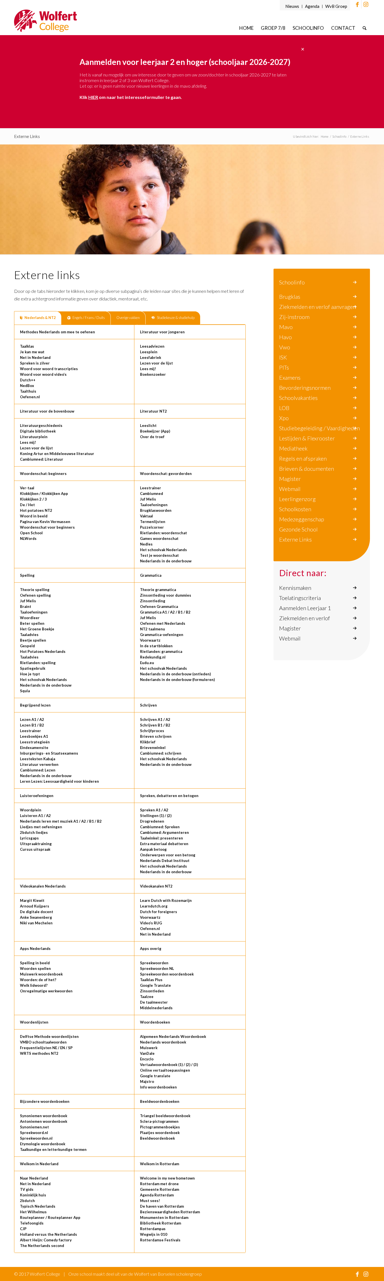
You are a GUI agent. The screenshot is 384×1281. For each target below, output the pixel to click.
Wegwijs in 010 (153, 1234)
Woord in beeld (34, 516)
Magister (290, 478)
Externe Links (27, 136)
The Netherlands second (42, 1245)
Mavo (286, 326)
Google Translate (155, 985)
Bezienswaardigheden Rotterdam (170, 1212)
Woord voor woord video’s (43, 374)
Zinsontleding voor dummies (165, 595)
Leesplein (148, 352)
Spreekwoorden (154, 963)
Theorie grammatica (158, 589)
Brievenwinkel (153, 747)
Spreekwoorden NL (157, 968)
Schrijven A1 (151, 719)
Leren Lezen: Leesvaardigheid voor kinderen (59, 781)
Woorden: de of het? (38, 979)
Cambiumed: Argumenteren (164, 832)
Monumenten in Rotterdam (164, 1217)
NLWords (28, 538)
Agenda (312, 6)
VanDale (147, 1053)
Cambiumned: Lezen (37, 770)
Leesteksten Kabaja (37, 759)
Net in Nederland (35, 357)
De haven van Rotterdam (162, 1206)
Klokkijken (29, 493)
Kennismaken (295, 587)
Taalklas (27, 346)
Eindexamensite (34, 747)
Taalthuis (28, 391)
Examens (290, 377)
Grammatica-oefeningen (161, 634)
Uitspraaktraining (36, 843)
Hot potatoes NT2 (36, 510)
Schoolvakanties (298, 397)
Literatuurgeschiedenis (41, 425)
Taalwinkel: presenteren (161, 838)
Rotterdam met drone (159, 1184)
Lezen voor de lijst (156, 363)
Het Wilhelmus (33, 1212)
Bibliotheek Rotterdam (160, 1223)
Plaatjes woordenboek (160, 1132)
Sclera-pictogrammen (159, 1121)
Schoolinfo (292, 282)
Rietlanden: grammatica (161, 651)
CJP (23, 1228)
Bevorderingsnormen (305, 387)
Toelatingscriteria (300, 597)
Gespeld (27, 646)
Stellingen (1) (152, 815)
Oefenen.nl (30, 397)
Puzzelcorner (152, 527)
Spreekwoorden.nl (36, 1138)
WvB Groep (336, 6)
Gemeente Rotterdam (159, 1189)
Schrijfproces (152, 730)
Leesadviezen (152, 346)
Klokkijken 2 (31, 499)
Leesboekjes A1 (34, 736)
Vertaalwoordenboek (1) (161, 1064)
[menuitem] (292, 6)
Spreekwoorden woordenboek (167, 974)
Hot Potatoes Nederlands (42, 651)
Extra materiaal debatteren (164, 843)
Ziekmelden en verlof (304, 618)
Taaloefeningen (154, 505)
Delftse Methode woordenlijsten (49, 1036)
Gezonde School (298, 529)
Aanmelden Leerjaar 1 (305, 608)
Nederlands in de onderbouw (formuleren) (177, 679)
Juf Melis (148, 499)
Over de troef (152, 436)
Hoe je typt (30, 674)
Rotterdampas (153, 1228)
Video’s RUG (151, 923)
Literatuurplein (34, 436)
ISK (283, 357)
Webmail (290, 488)
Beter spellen (32, 623)
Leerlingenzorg (297, 498)
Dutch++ (27, 380)
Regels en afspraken (303, 458)
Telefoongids (32, 1223)
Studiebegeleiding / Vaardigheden (319, 428)
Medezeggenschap (301, 519)
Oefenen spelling (35, 595)
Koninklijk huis (33, 1195)
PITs (284, 367)
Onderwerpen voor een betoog (167, 855)
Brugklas (289, 296)
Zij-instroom (294, 316)
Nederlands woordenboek (163, 1042)
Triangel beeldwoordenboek (165, 1115)
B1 (180, 612)
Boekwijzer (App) (155, 431)
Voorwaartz (150, 640)
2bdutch (27, 1200)
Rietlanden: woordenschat (163, 533)
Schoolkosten (295, 509)
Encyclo (146, 1059)
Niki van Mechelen (36, 923)
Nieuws (292, 6)
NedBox (27, 385)
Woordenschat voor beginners (47, 527)
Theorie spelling (34, 589)
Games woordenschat (159, 538)
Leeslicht (148, 425)
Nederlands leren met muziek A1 (49, 821)
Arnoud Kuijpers (34, 906)
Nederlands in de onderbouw (165, 561)
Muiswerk (148, 1047)
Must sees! (150, 1200)
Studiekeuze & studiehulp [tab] (176, 317)
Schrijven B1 (151, 725)
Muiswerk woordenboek (41, 974)
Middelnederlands (156, 1008)
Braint (25, 606)
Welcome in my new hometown (167, 1178)
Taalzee (146, 996)
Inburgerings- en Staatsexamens (49, 753)
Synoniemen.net (34, 1127)
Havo (285, 337)
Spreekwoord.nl (34, 1132)
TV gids (26, 1189)
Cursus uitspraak (35, 849)
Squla (25, 691)
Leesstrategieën (35, 742)
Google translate (155, 1076)
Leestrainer (150, 488)
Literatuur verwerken (39, 764)
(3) (195, 1064)
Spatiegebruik (32, 668)
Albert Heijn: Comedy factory (46, 1240)
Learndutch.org (154, 906)
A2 (172, 612)
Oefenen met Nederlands (162, 623)
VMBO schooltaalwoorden (43, 1042)
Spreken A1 (150, 810)
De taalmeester (154, 1002)
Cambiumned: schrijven (160, 753)
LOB (284, 407)
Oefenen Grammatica (159, 606)
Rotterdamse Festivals (160, 1240)
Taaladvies (29, 634)
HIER (93, 97)
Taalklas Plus (151, 979)
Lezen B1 (28, 725)
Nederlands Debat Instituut (164, 860)
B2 (188, 612)
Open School (31, 533)
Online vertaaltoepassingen (165, 1070)
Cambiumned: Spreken (160, 827)
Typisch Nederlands (37, 1206)
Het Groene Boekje (37, 629)
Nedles (146, 544)
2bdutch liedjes (34, 832)
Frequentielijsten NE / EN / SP (46, 1047)
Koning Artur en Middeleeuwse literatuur (57, 453)
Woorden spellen (35, 968)
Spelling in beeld (35, 963)
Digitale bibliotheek (38, 431)
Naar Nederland (34, 1178)
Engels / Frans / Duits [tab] (89, 317)
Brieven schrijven (155, 736)
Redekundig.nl (153, 657)
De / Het (27, 505)
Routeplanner (32, 1217)
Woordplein (30, 810)
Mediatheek (293, 448)
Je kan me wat (32, 352)
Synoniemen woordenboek (43, 1115)
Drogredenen (152, 821)
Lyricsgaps (29, 838)
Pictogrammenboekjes (160, 1127)
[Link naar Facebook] (357, 4)
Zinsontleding (152, 601)
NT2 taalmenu (152, 629)
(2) (169, 815)
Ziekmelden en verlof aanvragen (317, 306)
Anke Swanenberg (36, 917)
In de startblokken (156, 646)
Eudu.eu (147, 662)
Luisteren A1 (31, 815)
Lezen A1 (28, 719)
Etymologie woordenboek (42, 1144)
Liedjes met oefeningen (41, 827)
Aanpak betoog (153, 849)
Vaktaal (146, 516)
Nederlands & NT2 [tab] (40, 317)
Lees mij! (148, 368)
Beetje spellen (33, 640)
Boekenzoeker (153, 374)
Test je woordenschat (159, 555)
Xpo (284, 418)
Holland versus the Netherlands (48, 1234)
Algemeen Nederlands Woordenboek (173, 1036)
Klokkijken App (55, 493)
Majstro (147, 1081)
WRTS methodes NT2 (39, 1053)
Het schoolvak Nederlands (163, 549)
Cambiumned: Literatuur (41, 459)
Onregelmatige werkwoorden (46, 991)
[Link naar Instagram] (366, 4)
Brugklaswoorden (155, 510)
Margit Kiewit (32, 900)
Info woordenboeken (158, 1087)
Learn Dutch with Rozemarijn (166, 900)
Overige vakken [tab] (128, 317)
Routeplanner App (64, 1217)
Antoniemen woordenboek (43, 1121)
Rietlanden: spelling (38, 662)
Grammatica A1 (153, 612)
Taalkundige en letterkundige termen (53, 1149)
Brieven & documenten (306, 468)
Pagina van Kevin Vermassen (45, 521)
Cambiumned (151, 493)
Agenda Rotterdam (157, 1195)
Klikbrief (147, 742)
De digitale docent (36, 911)
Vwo (284, 347)
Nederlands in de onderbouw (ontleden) (175, 674)
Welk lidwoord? (34, 985)
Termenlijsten (152, 521)
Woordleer (30, 617)
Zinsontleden (152, 991)
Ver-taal (27, 488)
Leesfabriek (150, 357)
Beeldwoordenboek (157, 1138)
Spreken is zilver (35, 363)
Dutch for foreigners (158, 911)
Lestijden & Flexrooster (307, 438)
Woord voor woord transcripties (49, 368)
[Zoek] (364, 28)
